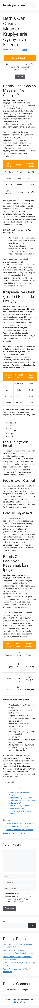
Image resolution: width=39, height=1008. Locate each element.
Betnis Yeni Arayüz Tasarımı (20, 798)
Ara (4, 921)
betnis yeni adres (14, 5)
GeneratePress (19, 1002)
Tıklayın (20, 77)
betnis (8, 820)
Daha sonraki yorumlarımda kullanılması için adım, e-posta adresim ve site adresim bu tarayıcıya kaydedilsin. (18, 898)
